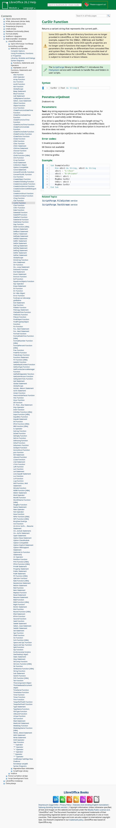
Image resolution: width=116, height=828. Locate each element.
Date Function (18, 210)
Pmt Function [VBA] (21, 562)
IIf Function (17, 402)
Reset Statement (19, 595)
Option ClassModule (21, 540)
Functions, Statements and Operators (22, 64)
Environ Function (20, 276)
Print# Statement (20, 566)
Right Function (19, 604)
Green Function (19, 393)
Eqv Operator (18, 284)
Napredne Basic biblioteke (23, 768)
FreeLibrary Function (21, 355)
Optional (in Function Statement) (21, 553)
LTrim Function (19, 464)
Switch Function (19, 676)
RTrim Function (19, 616)
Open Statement (19, 535)
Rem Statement (19, 590)
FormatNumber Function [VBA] (23, 342)
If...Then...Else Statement (22, 405)
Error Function (19, 295)
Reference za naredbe (19, 48)
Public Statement (20, 571)
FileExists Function (20, 314)
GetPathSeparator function (23, 374)
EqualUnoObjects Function (23, 281)
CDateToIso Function (21, 136)
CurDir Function (19, 203)
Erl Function (18, 288)
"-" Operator (18, 744)
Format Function (19, 333)
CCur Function (18, 108)
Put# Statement (19, 573)
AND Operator (19, 77)
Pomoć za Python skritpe (18, 776)
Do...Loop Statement (21, 267)
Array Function (19, 79)
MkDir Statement (20, 493)
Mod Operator (19, 495)
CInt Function (18, 158)
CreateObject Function (22, 179)
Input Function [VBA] (21, 414)
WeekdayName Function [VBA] (22, 729)
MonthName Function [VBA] (21, 501)
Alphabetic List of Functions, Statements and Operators (21, 69)
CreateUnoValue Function (23, 196)
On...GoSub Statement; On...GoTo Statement (22, 532)
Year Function (18, 742)
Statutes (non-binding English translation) (91, 805)
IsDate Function (19, 433)
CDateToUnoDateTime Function (22, 116)
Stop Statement (19, 659)
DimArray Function (20, 260)
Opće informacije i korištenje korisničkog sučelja (20, 45)
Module (13, 7)
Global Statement (20, 383)
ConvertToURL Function (22, 174)
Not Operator (18, 512)
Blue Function (18, 93)
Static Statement (19, 657)
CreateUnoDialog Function (23, 181)
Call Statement (19, 96)
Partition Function (20, 559)
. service (59, 200)
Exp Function (18, 305)
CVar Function (18, 205)
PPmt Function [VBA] (21, 564)
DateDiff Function (20, 215)
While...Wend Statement (22, 733)
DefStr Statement (20, 253)
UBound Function (20, 714)
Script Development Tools (18, 778)
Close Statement (19, 162)
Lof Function (18, 478)
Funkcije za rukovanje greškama (21, 299)
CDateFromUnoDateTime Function (23, 111)
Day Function (18, 224)
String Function (19, 671)
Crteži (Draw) (11, 29)
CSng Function (19, 198)
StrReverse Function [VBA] (23, 668)
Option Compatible (20, 167)
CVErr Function (19, 207)
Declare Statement (20, 229)
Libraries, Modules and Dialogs (23, 58)
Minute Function (19, 488)
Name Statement (19, 507)
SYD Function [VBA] (21, 678)
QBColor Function (20, 578)
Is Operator (17, 428)
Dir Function (18, 265)
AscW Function (19, 84)
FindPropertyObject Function (21, 323)
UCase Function (19, 716)
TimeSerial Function (21, 690)
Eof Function (18, 279)
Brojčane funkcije (20, 521)
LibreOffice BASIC (15, 41)
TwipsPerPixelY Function (22, 704)
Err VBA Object (19, 293)
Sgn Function (18, 633)
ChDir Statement (19, 146)
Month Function (19, 497)
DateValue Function (21, 222)
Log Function (18, 481)
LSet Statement (19, 462)
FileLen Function (19, 317)
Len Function (18, 469)
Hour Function (19, 400)
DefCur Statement (20, 234)
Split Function (18, 647)
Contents (6, 16)
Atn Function (18, 86)
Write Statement (19, 737)
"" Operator (17, 754)
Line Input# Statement (22, 474)
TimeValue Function (21, 692)
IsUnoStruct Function (21, 450)
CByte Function (19, 105)
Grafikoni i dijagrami (14, 36)
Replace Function (20, 592)
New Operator (18, 509)
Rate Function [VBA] (21, 581)
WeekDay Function (20, 725)
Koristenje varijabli (20, 763)
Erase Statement (19, 286)
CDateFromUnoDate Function (21, 128)
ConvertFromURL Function (23, 172)
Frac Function (18, 350)
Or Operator (18, 557)
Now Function (18, 514)
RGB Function (18, 600)
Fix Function (18, 326)
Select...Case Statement (22, 101)
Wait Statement (19, 721)
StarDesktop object (20, 654)
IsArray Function (19, 431)
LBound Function (20, 457)
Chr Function (18, 153)
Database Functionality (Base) (17, 31)
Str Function (18, 666)
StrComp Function (20, 661)
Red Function (18, 588)
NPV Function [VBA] (21, 519)
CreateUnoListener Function (24, 184)
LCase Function (19, 459)
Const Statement (19, 169)
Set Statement (18, 630)
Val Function (18, 718)
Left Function (18, 466)
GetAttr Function (19, 362)
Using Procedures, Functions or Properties (22, 54)
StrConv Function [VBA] (22, 664)
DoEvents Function (20, 269)
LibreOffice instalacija (14, 781)
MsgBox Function (20, 504)
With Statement (19, 735)
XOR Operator (18, 740)
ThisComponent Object (22, 683)
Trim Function (18, 699)
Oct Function (18, 524)
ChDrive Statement (20, 148)
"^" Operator (18, 756)
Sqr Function (18, 649)
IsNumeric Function (21, 445)
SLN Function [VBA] (21, 640)
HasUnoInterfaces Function (24, 395)
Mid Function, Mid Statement (20, 484)
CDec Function (19, 143)
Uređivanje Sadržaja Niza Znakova (23, 760)
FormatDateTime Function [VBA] (23, 337)
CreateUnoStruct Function (23, 193)
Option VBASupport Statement (21, 548)
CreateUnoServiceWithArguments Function (24, 189)
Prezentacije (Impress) (14, 26)
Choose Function (19, 150)
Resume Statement (20, 597)
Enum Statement (19, 274)
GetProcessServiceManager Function (24, 370)
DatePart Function (20, 217)
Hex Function (18, 398)
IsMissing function (20, 440)
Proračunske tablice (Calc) (16, 24)
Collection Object (20, 165)
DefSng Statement (20, 250)
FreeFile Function (20, 352)
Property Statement (21, 569)
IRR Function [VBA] (20, 426)
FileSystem (54, 69)
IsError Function (19, 438)
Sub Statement (19, 673)
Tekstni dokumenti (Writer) (16, 19)
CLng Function (19, 160)
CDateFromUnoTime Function (21, 121)
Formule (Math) (12, 34)
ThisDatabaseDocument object (22, 686)
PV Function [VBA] (20, 576)
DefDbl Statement (20, 238)
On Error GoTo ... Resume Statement (23, 527)
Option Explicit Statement (23, 545)
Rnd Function (18, 609)
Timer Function (19, 697)
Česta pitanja (11, 783)
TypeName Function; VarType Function (21, 710)
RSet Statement (19, 614)
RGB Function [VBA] (21, 602)
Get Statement (18, 381)
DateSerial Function (21, 219)
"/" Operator (18, 752)
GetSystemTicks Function (23, 379)
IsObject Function (20, 447)
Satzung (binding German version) (53, 807)
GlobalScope (18, 89)
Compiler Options (18, 51)
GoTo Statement (19, 390)
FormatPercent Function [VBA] (22, 346)
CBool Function (19, 103)
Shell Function (18, 635)
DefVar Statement (20, 255)
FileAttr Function (19, 307)
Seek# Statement (20, 623)
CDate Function (19, 139)
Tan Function (18, 680)
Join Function (18, 452)
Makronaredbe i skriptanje (16, 39)
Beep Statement (19, 91)
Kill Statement (18, 455)
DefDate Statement (20, 236)
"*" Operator (18, 747)
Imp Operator (18, 407)
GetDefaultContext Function (24, 364)
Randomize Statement (21, 583)
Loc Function (18, 476)
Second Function (19, 619)
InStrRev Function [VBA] (22, 412)
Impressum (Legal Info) (48, 805)
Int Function (18, 421)
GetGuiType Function (21, 367)
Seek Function (18, 621)
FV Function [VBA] (20, 360)
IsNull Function (19, 443)
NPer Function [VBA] (21, 516)
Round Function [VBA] (22, 611)
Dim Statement (19, 262)
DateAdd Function (20, 212)
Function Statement (21, 357)
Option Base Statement (22, 538)
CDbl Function (18, 141)
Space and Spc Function (22, 642)
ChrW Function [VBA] (21, 155)
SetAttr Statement (20, 628)
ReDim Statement (20, 585)
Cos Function (18, 177)
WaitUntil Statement (21, 723)
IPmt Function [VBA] (21, 424)
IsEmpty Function (20, 436)
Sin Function (18, 638)
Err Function (18, 291)
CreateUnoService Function (23, 186)
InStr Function (18, 409)
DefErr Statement (20, 241)
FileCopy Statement (20, 310)
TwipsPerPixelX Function (23, 702)
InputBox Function (20, 417)
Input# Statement (20, 419)
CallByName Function (21, 98)
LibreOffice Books (76, 792)
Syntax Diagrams (17, 60)
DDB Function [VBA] (21, 226)
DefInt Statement (20, 243)
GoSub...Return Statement (23, 388)
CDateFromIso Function (22, 134)
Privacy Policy (65, 805)
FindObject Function (21, 319)
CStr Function (18, 200)
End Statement (19, 272)
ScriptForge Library (20, 771)
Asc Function (18, 82)
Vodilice (14, 773)
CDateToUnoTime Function (23, 124)
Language (28, 7)
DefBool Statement (20, 231)
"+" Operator (18, 749)
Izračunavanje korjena (22, 652)
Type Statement (19, 706)
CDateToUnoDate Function (23, 131)
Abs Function (18, 74)
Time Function (18, 695)
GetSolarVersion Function (23, 376)
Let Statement (18, 471)
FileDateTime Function (22, 312)
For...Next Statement (21, 329)
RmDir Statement (20, 607)
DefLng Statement (20, 246)
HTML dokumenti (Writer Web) (18, 21)
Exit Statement (19, 303)
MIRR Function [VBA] (21, 490)
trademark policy (76, 819)
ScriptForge (58, 67)
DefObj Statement (20, 248)
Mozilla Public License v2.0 (99, 810)
